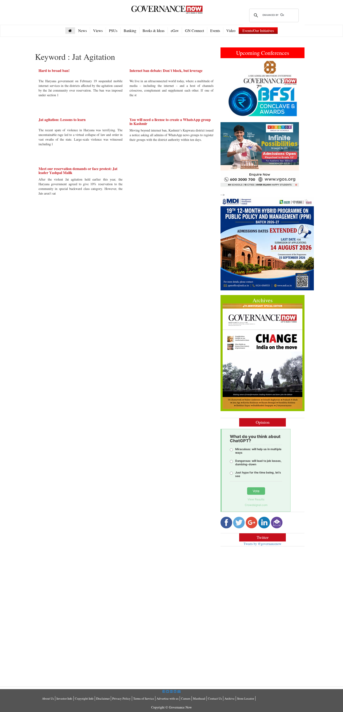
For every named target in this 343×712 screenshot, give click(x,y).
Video (230, 30)
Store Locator (245, 698)
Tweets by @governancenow (262, 543)
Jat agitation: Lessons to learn (62, 119)
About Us (48, 698)
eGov (175, 30)
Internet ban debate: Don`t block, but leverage (166, 70)
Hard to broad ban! (54, 70)
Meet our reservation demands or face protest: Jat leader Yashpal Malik (77, 170)
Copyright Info (84, 698)
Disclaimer (103, 698)
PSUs (113, 30)
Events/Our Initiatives (258, 30)
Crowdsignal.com (256, 505)
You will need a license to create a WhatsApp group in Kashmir (170, 121)
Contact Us (215, 698)
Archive (229, 698)
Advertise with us (167, 698)
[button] (226, 89)
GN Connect (194, 30)
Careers (185, 698)
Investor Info (64, 698)
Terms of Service (143, 698)
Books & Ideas (153, 30)
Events (215, 30)
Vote (256, 491)
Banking (130, 30)
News (82, 30)
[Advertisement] (259, 583)
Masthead (199, 698)
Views (98, 30)
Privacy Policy (121, 698)
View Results (256, 499)
